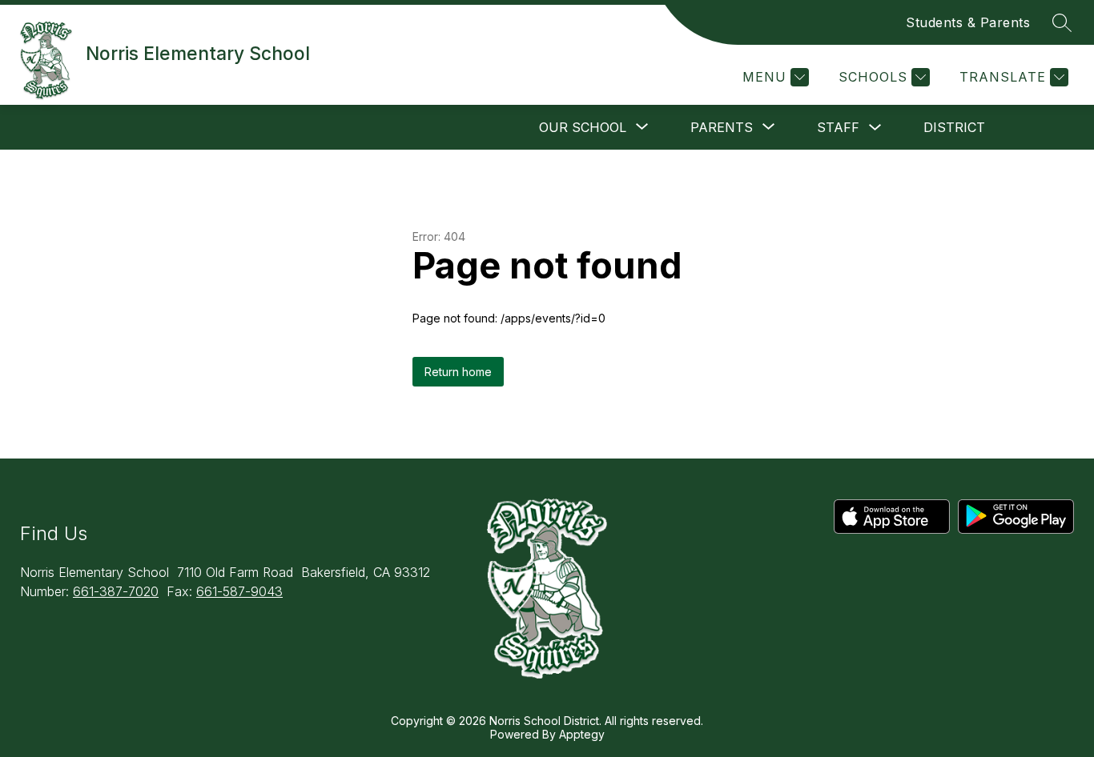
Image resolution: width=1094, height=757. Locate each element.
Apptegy (582, 734)
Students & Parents (968, 22)
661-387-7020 (116, 591)
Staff (838, 127)
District (954, 127)
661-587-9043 (239, 591)
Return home (458, 371)
